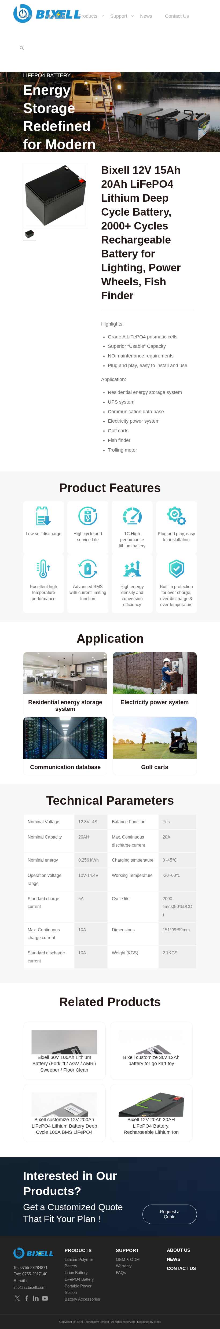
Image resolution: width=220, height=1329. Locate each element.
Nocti (157, 1321)
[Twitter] (17, 1298)
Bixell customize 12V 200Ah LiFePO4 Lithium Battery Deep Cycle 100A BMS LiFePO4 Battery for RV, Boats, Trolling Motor (64, 1132)
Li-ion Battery (76, 1272)
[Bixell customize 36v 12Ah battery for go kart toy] (151, 1038)
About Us (178, 1250)
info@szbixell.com (29, 1287)
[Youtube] (45, 1298)
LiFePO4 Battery (79, 1279)
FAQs (121, 1272)
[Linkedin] (36, 1298)
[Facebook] (27, 1298)
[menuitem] (26, 16)
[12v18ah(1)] (55, 195)
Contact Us (181, 1268)
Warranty (124, 1266)
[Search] (21, 48)
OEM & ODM (128, 1259)
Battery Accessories (82, 1299)
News (173, 1259)
